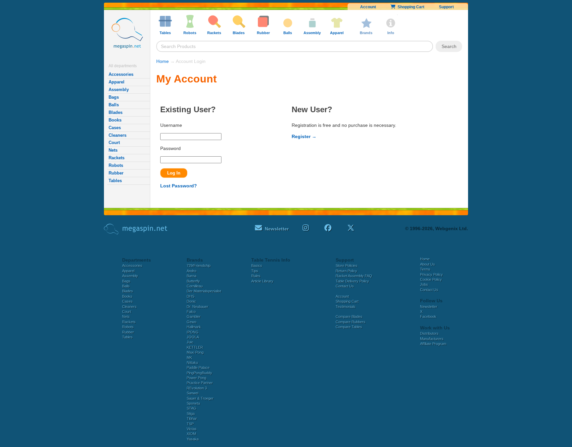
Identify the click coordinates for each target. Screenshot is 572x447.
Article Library (262, 281)
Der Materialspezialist (204, 291)
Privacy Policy (431, 274)
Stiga (191, 414)
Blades (115, 112)
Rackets (116, 157)
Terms (425, 269)
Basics (256, 266)
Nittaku (192, 363)
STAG (191, 408)
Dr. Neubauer (197, 307)
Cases (115, 127)
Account (368, 7)
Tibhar (192, 419)
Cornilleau (195, 286)
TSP (190, 424)
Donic (191, 301)
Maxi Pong (195, 352)
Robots (116, 165)
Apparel (116, 81)
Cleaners (117, 135)
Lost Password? (178, 185)
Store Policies (347, 266)
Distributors (429, 333)
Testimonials (346, 307)
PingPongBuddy (199, 373)
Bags (114, 97)
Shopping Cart (410, 7)
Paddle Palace (198, 368)
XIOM (191, 434)
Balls (114, 104)
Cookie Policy (431, 279)
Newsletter (428, 307)
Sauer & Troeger (200, 398)
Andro (191, 271)
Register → (304, 136)
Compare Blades (349, 317)
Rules (256, 276)
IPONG (193, 332)
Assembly (119, 89)
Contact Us (345, 286)
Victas (192, 429)
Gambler (194, 317)
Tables (115, 180)
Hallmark (194, 327)
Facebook (428, 317)
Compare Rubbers (350, 322)
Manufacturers (432, 339)
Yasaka (193, 439)
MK (189, 358)
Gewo (191, 322)
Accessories (121, 74)
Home (162, 61)
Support (446, 7)
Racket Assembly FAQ (354, 276)
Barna (191, 276)
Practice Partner (200, 383)
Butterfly (193, 281)
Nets (113, 150)
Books (115, 120)
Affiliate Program (433, 344)
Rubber (116, 173)
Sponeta (193, 403)
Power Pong (196, 378)
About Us (427, 264)
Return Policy (346, 271)
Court (114, 142)
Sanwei (192, 393)
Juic (190, 342)
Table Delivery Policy (352, 281)
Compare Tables (349, 327)
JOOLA (193, 337)
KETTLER (195, 347)
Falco (191, 312)
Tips (254, 271)
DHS (190, 296)
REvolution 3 (197, 388)
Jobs (424, 284)
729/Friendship (199, 266)
